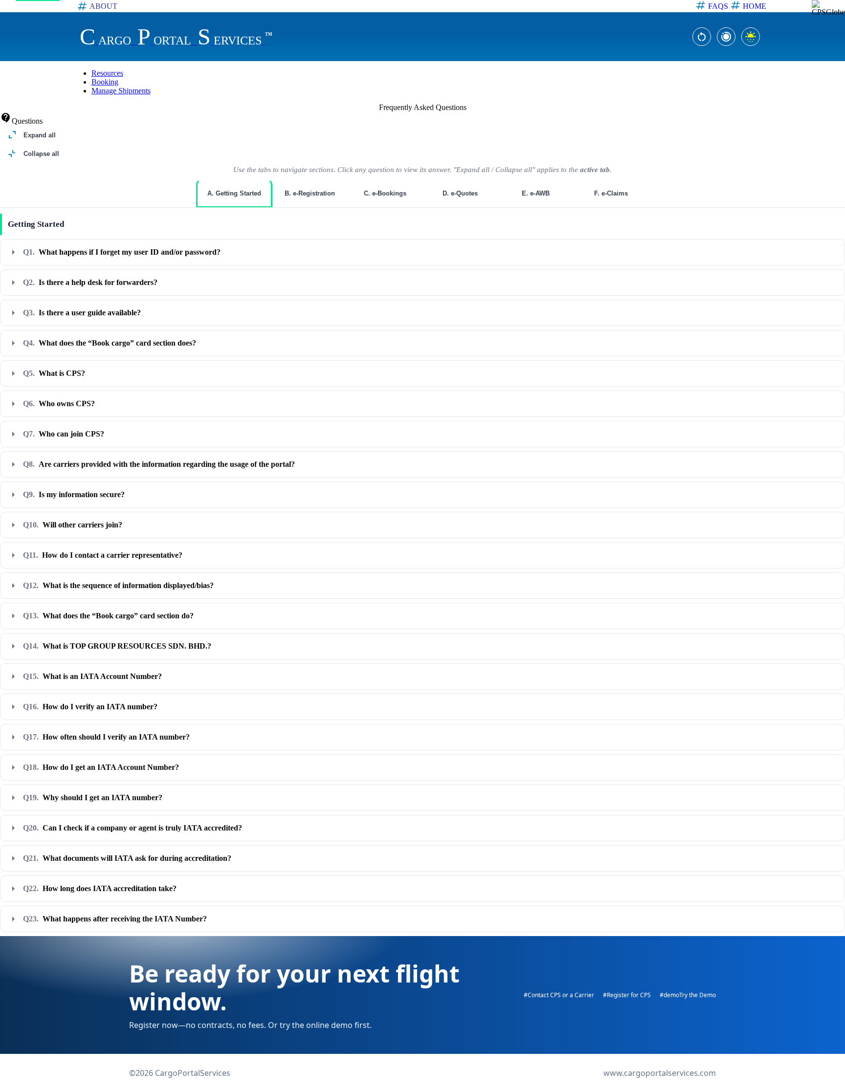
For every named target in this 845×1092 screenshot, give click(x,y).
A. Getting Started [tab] (234, 193)
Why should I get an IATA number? (92, 797)
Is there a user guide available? (82, 312)
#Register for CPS (627, 995)
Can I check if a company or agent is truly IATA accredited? (132, 828)
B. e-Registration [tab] (310, 193)
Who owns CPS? (59, 403)
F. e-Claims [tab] (611, 193)
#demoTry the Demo (688, 995)
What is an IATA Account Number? (92, 676)
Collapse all (32, 154)
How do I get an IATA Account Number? (101, 767)
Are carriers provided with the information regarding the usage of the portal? (159, 464)
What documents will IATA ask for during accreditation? (127, 858)
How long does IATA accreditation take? (100, 888)
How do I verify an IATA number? (90, 706)
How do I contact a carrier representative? (102, 555)
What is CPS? (54, 373)
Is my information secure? (74, 494)
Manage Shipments (121, 91)
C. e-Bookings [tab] (385, 193)
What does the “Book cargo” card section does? (109, 343)
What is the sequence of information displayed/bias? (118, 585)
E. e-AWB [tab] (536, 193)
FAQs (718, 6)
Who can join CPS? (63, 434)
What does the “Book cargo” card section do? (108, 616)
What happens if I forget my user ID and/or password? (122, 252)
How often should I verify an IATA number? (106, 737)
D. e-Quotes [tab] (460, 193)
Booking (104, 82)
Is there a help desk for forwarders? (90, 282)
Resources (107, 73)
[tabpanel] (422, 573)
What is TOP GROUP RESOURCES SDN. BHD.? (117, 646)
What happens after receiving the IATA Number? (115, 919)
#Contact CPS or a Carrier (559, 995)
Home (755, 6)
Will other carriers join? (72, 525)
